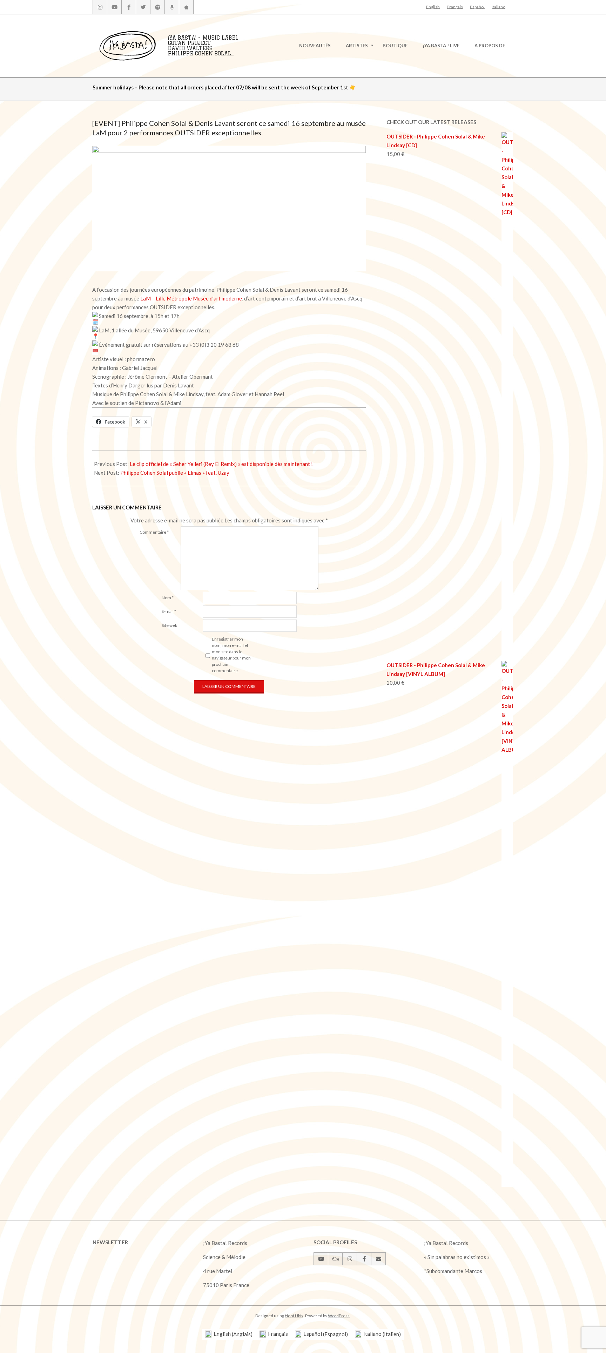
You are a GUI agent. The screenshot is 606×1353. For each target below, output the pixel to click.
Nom (168, 597)
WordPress (339, 1315)
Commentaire (154, 532)
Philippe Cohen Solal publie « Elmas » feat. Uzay (174, 472)
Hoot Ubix (294, 1315)
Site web (169, 625)
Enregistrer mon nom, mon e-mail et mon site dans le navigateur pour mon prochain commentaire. (231, 654)
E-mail (169, 611)
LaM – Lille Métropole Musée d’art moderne (191, 298)
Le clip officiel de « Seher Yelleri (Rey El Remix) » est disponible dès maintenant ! (221, 464)
